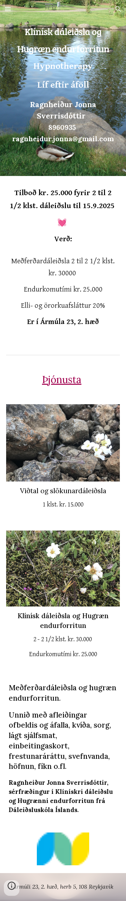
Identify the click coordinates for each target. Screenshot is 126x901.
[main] (63, 88)
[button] (8, 9)
